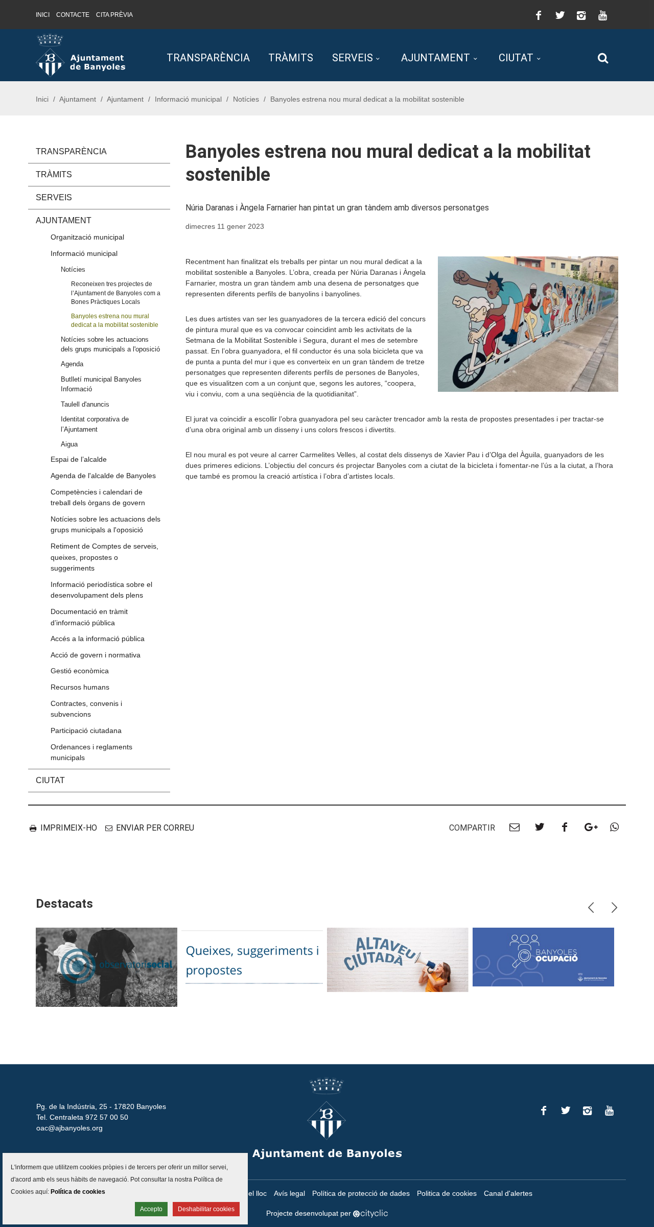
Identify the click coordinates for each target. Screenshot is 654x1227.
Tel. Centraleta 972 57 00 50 (82, 1117)
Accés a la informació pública (98, 638)
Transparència (208, 58)
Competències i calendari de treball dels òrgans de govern (98, 497)
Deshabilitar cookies (206, 1209)
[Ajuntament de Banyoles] (80, 55)
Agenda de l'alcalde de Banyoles (103, 475)
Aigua (69, 444)
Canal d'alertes (508, 1193)
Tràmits (290, 58)
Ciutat (516, 58)
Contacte (72, 14)
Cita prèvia (114, 14)
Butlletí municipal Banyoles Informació (101, 384)
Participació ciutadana (86, 730)
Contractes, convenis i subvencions (86, 709)
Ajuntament (435, 58)
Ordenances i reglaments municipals (91, 752)
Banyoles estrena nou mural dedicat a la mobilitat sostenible (114, 320)
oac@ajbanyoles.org (69, 1128)
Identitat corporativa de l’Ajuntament (95, 424)
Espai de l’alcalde (79, 459)
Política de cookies (78, 1191)
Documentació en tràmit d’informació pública (89, 617)
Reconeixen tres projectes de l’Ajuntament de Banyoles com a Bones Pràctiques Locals (115, 292)
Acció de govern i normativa (96, 655)
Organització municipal (87, 237)
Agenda (72, 364)
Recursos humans (80, 687)
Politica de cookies (447, 1193)
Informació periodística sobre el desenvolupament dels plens (101, 590)
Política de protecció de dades (361, 1193)
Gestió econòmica (80, 671)
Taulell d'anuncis (85, 404)
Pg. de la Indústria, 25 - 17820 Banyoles (101, 1106)
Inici (43, 14)
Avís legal (289, 1193)
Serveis (352, 58)
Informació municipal (188, 99)
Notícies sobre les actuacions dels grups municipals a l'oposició (110, 344)
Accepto (151, 1209)
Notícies (246, 99)
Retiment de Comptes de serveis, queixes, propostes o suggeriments (104, 557)
